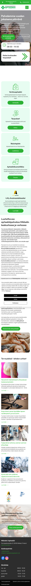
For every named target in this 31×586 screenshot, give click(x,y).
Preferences (15, 303)
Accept (15, 295)
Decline (15, 299)
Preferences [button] (7, 290)
